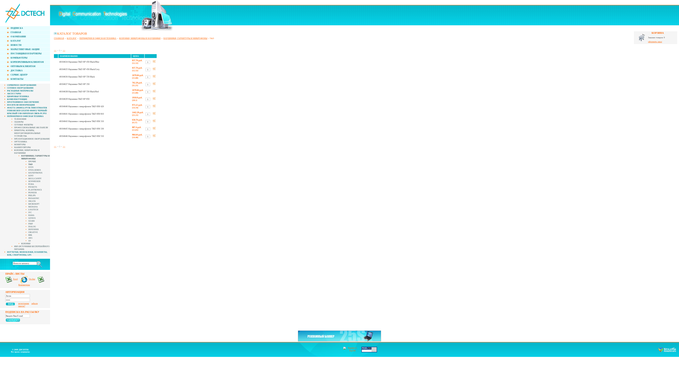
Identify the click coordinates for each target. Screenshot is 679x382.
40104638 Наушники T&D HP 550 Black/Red (79, 91)
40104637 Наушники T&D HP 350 (74, 84)
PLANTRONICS (35, 190)
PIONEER (32, 193)
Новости (16, 45)
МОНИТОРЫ (20, 144)
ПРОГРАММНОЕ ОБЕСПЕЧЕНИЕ (23, 102)
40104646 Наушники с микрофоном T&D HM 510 (81, 136)
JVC (30, 212)
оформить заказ (655, 41)
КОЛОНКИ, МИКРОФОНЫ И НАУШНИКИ (140, 38)
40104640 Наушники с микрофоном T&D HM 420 (81, 106)
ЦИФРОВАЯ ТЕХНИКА (18, 96)
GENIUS (32, 218)
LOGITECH (33, 210)
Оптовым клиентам (23, 66)
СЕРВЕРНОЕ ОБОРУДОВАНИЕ (21, 85)
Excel (15, 279)
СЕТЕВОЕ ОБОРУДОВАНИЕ (20, 88)
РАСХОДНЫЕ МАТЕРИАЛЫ (20, 91)
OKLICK (32, 201)
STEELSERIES (34, 170)
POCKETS (32, 187)
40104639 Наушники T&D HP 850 (74, 99)
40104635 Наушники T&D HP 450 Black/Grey (79, 69)
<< (55, 50)
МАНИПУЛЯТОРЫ (22, 147)
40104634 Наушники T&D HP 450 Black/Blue (79, 62)
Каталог (16, 41)
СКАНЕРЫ (19, 122)
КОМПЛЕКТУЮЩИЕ (17, 99)
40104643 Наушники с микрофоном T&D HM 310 (81, 121)
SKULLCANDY (35, 178)
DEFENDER (33, 229)
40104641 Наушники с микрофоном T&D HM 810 (81, 114)
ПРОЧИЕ (32, 161)
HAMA (31, 215)
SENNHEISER (34, 181)
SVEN (30, 167)
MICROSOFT (33, 204)
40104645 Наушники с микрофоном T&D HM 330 (81, 129)
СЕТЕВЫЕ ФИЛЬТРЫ (23, 125)
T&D (30, 164)
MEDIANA (33, 207)
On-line (32, 279)
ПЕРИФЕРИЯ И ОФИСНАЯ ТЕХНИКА (25, 116)
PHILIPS (32, 195)
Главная (16, 32)
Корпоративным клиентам (27, 62)
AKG (30, 238)
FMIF (30, 224)
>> (64, 50)
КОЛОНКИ (25, 243)
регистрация (23, 303)
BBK (30, 235)
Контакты (17, 79)
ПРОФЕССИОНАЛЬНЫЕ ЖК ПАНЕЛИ (31, 127)
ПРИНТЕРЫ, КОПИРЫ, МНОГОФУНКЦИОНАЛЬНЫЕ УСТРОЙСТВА (27, 133)
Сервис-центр (19, 75)
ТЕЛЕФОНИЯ (20, 119)
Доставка (17, 70)
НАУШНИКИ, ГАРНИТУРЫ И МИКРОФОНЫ (185, 38)
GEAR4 (31, 221)
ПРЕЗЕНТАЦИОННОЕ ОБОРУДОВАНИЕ (32, 139)
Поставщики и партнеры (26, 53)
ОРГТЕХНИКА (20, 142)
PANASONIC (33, 198)
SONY (31, 176)
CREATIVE (33, 232)
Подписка (17, 28)
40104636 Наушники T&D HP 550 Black (77, 77)
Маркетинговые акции (25, 49)
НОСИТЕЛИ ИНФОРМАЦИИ (21, 105)
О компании (18, 36)
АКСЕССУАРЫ (14, 93)
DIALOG (32, 226)
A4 (29, 241)
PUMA (31, 184)
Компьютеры (19, 58)
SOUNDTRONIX (35, 173)
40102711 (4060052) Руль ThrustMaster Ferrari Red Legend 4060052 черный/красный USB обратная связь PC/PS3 (27, 110)
